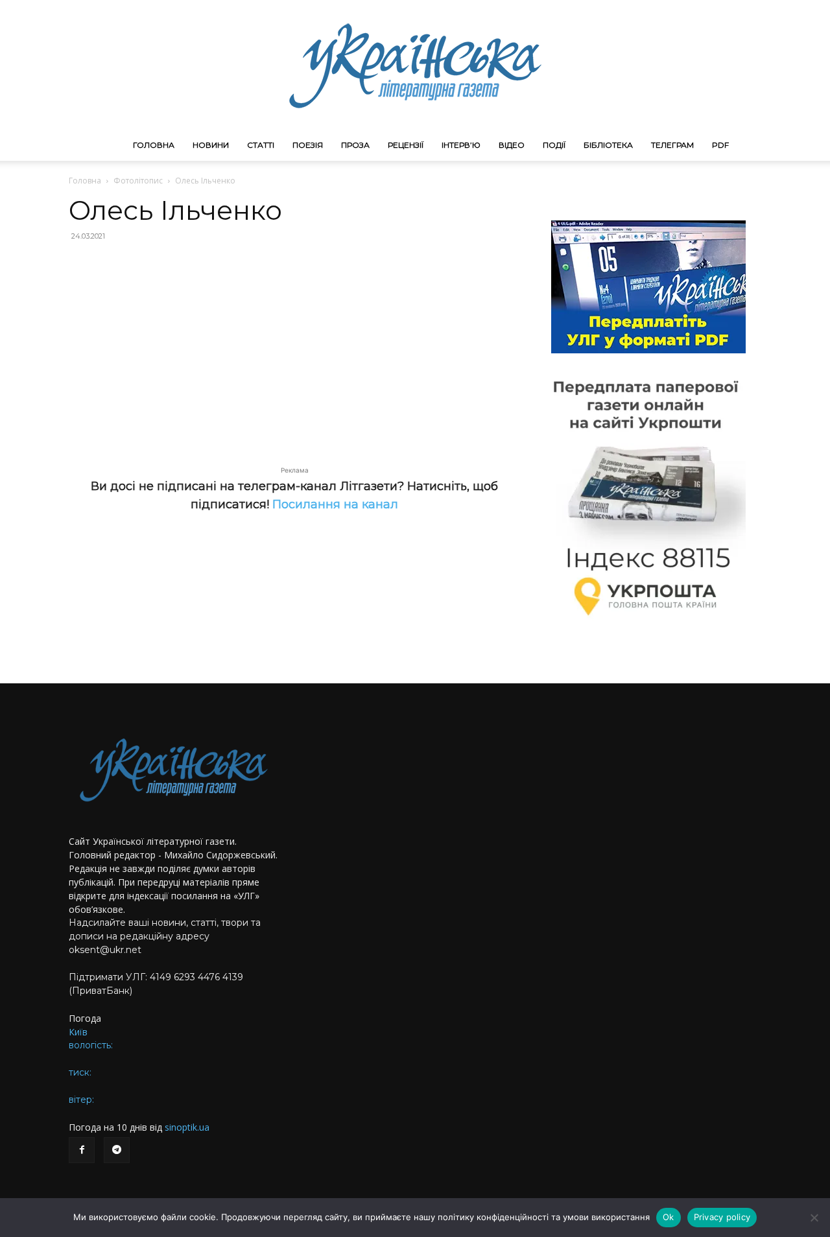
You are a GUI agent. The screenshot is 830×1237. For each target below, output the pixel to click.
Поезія (307, 145)
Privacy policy (722, 1217)
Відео (512, 145)
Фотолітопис (138, 180)
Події (554, 145)
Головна (153, 145)
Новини (211, 145)
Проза (355, 145)
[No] (813, 1217)
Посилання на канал (335, 504)
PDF (720, 145)
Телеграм (672, 145)
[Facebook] (82, 1150)
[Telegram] (117, 1150)
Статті (260, 145)
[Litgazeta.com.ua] (415, 65)
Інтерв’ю (461, 145)
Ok (668, 1217)
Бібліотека (608, 145)
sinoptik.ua (187, 1127)
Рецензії (405, 145)
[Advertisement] (294, 346)
